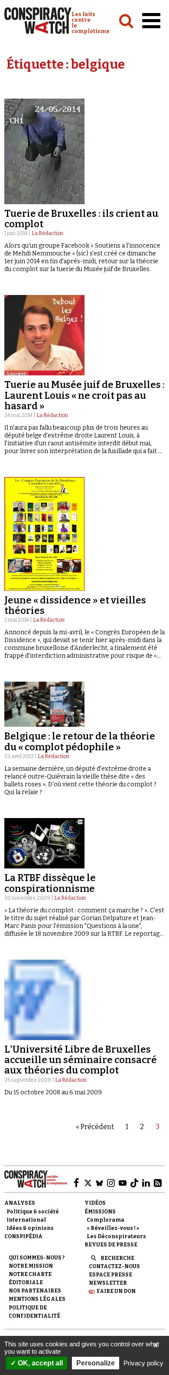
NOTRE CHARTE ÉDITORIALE (30, 1278)
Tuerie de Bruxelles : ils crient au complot (81, 219)
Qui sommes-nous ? (37, 1258)
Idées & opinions (30, 1228)
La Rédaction (47, 233)
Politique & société (32, 1212)
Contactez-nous (114, 1266)
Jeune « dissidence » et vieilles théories (75, 605)
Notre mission (31, 1266)
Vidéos (95, 1203)
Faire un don (116, 1291)
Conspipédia (23, 1236)
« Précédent (95, 1127)
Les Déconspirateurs (116, 1236)
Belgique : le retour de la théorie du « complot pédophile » (79, 741)
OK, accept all (39, 1363)
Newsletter (108, 1283)
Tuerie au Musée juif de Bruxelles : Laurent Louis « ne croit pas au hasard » (84, 395)
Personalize (95, 1363)
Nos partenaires (35, 1291)
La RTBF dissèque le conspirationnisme (50, 883)
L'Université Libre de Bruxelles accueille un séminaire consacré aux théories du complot (80, 1060)
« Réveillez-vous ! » (113, 1228)
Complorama (105, 1220)
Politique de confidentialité (34, 1312)
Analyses (19, 1203)
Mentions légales (37, 1299)
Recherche (117, 1258)
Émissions (100, 1212)
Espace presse (110, 1275)
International (26, 1220)
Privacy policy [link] (143, 1363)
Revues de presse (110, 1245)
